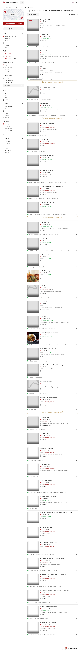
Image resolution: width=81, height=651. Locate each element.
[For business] (22, 2)
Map (14, 14)
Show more (6, 47)
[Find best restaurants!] (11, 2)
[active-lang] (73, 2)
